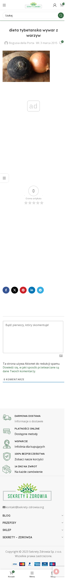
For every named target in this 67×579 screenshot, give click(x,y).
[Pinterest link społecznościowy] (23, 290)
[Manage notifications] (56, 571)
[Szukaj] (61, 15)
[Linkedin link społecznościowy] (31, 290)
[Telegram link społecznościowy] (40, 290)
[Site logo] (33, 5)
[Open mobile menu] (4, 5)
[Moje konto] (54, 5)
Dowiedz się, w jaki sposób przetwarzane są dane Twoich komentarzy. (31, 369)
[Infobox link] (33, 419)
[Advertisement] (33, 154)
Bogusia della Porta (21, 43)
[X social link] (14, 290)
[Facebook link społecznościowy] (6, 290)
